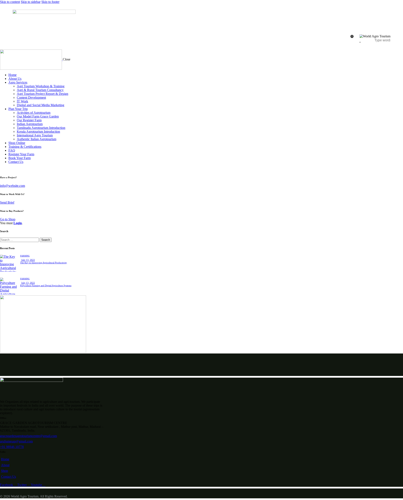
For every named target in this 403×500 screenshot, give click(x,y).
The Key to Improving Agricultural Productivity (43, 262)
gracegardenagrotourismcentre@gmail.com (28, 436)
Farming (25, 256)
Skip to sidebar (31, 2)
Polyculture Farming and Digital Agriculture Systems (45, 285)
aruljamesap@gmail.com (16, 441)
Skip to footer (50, 2)
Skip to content (10, 2)
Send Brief (7, 202)
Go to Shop (7, 219)
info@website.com (12, 185)
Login (17, 223)
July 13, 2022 (28, 260)
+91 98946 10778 (12, 447)
